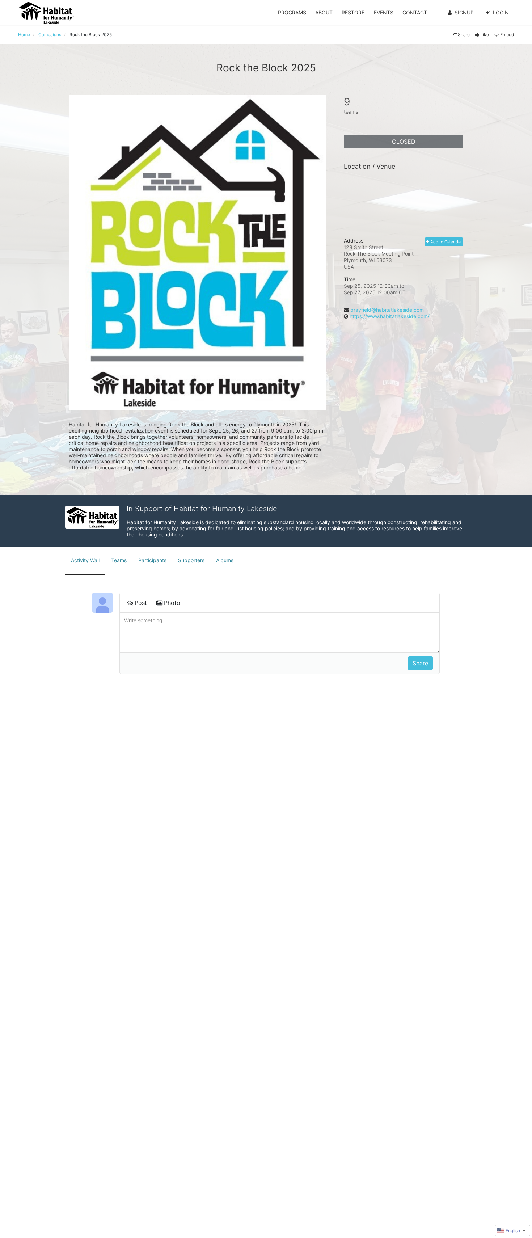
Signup (464, 12)
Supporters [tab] (191, 560)
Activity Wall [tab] (85, 560)
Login (501, 12)
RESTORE (353, 12)
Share (464, 34)
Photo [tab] (172, 602)
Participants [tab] (152, 560)
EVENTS (383, 12)
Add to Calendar (445, 241)
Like (484, 34)
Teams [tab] (119, 560)
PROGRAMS (292, 12)
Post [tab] (141, 602)
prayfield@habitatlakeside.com (387, 310)
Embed (507, 34)
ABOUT (324, 12)
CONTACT (414, 12)
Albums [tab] (224, 560)
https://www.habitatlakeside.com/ (390, 316)
